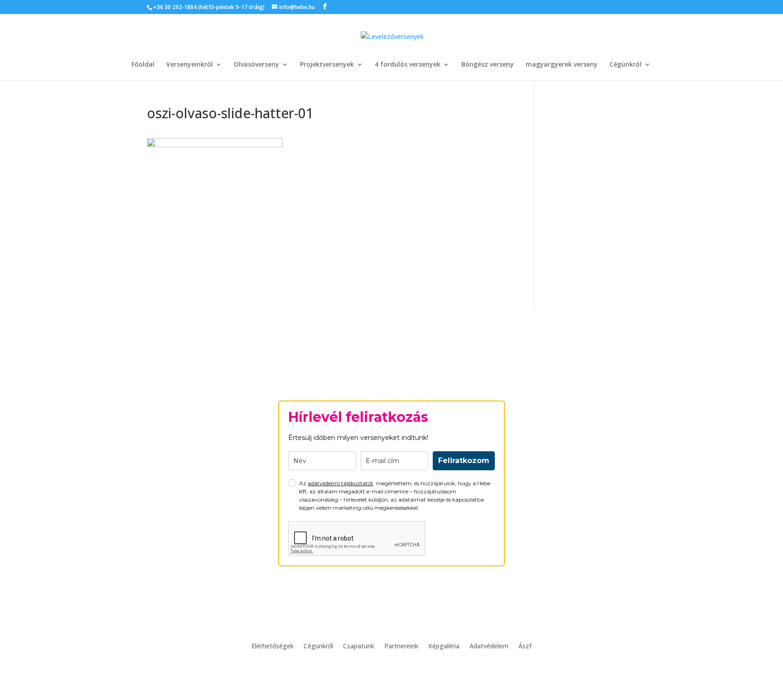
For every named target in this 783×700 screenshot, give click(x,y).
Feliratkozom (463, 460)
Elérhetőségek (272, 646)
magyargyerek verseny (562, 64)
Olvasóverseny (256, 64)
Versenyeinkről (189, 64)
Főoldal (143, 64)
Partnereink (401, 646)
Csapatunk (358, 646)
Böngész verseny (487, 64)
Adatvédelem (488, 646)
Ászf (525, 646)
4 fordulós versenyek (407, 64)
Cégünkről (625, 64)
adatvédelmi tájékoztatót (340, 483)
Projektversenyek (327, 64)
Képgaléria (443, 646)
